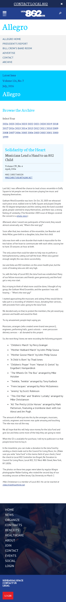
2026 (5, 124)
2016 (12, 128)
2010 (49, 128)
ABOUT (10, 540)
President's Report (15, 43)
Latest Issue (9, 75)
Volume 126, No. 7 (13, 81)
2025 (12, 124)
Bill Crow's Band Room (17, 48)
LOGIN (9, 566)
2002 (43, 132)
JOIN (8, 545)
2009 (55, 128)
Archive (7, 62)
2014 (24, 128)
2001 (49, 132)
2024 (18, 124)
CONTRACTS (13, 525)
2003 (37, 132)
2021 (37, 124)
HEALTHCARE (14, 535)
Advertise (9, 52)
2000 (55, 132)
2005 (24, 132)
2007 (12, 132)
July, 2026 (8, 86)
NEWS (9, 515)
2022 (30, 124)
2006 (18, 132)
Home (9, 509)
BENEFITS (12, 530)
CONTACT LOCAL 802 (31, 3)
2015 (18, 128)
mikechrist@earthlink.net (19, 177)
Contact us (10, 582)
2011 (43, 128)
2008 (5, 132)
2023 (24, 124)
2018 (55, 124)
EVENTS (10, 555)
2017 (5, 128)
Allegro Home (12, 39)
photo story (22, 216)
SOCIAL (10, 561)
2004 (30, 132)
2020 (43, 124)
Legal (6, 585)
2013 (30, 128)
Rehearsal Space (13, 580)
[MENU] (4, 12)
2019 (49, 124)
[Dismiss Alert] (62, 4)
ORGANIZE (12, 520)
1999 (5, 137)
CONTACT (11, 550)
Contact (8, 57)
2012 (37, 128)
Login (7, 595)
